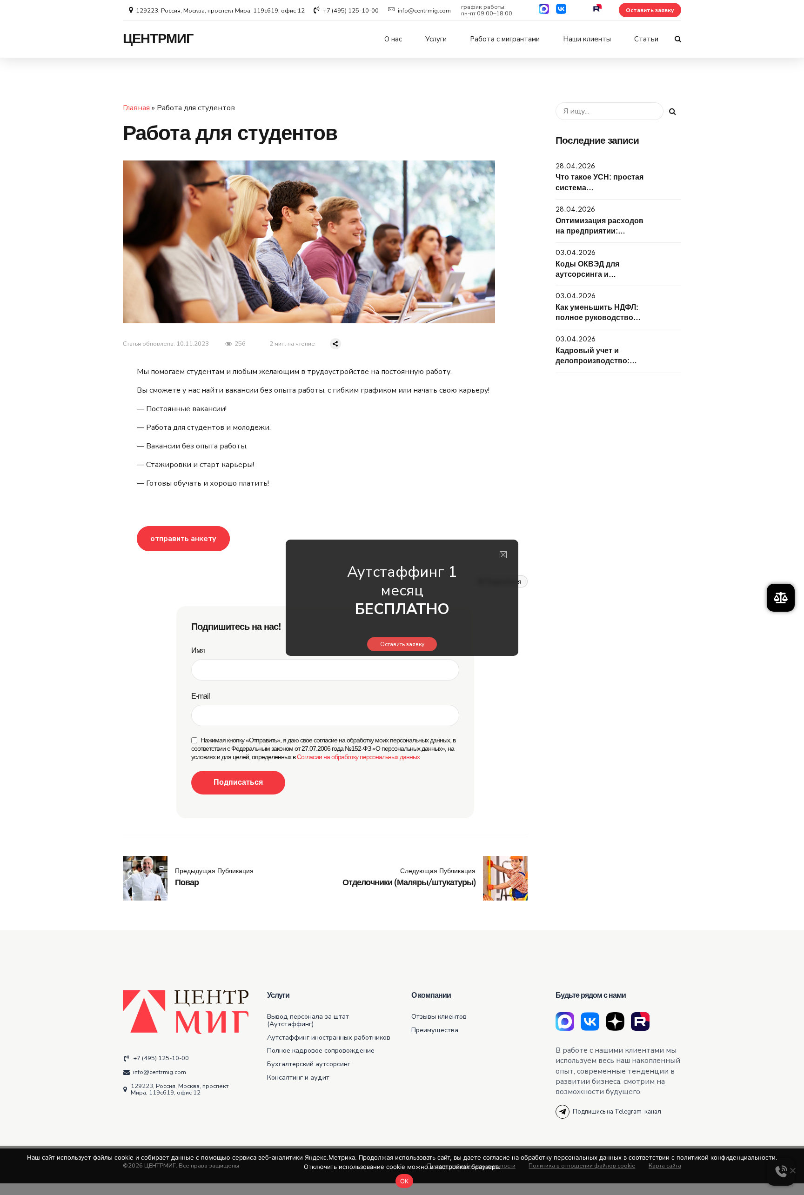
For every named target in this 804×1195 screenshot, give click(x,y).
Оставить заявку (402, 644)
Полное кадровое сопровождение (321, 1050)
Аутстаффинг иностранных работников (328, 1037)
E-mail (200, 696)
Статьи (646, 39)
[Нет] (792, 1170)
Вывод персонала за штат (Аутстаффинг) (308, 1020)
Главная (136, 108)
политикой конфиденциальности (726, 1157)
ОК (404, 1181)
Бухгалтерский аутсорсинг (308, 1063)
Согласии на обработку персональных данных (358, 757)
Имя (198, 650)
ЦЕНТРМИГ (158, 39)
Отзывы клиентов (439, 1016)
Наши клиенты (587, 39)
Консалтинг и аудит (298, 1077)
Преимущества (434, 1030)
